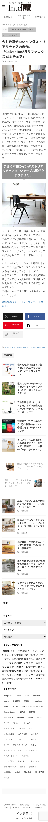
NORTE (32, 712)
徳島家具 (7, 772)
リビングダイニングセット (14, 761)
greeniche (37, 701)
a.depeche (8, 695)
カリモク (34, 734)
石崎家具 (27, 772)
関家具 (6, 778)
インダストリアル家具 (13, 347)
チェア (25, 347)
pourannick (8, 717)
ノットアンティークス (12, 750)
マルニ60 (25, 756)
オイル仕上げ (9, 734)
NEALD (22, 712)
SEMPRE (20, 717)
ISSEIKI (6, 706)
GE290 (26, 701)
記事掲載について (10, 805)
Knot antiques (9, 712)
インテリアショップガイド (22, 808)
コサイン (20, 739)
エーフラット (9, 728)
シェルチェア (33, 739)
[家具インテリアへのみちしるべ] (19, 6)
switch (40, 717)
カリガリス (22, 734)
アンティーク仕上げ (11, 723)
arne (27, 695)
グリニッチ (8, 739)
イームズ (26, 723)
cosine (6, 701)
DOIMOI (16, 701)
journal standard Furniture (32, 706)
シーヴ (6, 745)
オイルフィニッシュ (26, 728)
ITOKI (15, 706)
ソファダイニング (20, 745)
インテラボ (24, 813)
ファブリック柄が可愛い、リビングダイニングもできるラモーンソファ (31, 586)
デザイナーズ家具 (24, 17)
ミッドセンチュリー (37, 347)
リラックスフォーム (36, 761)
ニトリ (33, 745)
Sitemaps (38, 808)
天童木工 (32, 767)
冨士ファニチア (10, 767)
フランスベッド (31, 750)
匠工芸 (22, 767)
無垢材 (17, 772)
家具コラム (8, 17)
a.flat (19, 695)
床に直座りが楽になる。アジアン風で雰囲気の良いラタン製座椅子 (31, 545)
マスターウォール (11, 756)
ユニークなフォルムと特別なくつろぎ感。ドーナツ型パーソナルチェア (31, 504)
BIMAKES (36, 695)
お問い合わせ (40, 17)
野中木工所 (39, 772)
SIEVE (30, 717)
